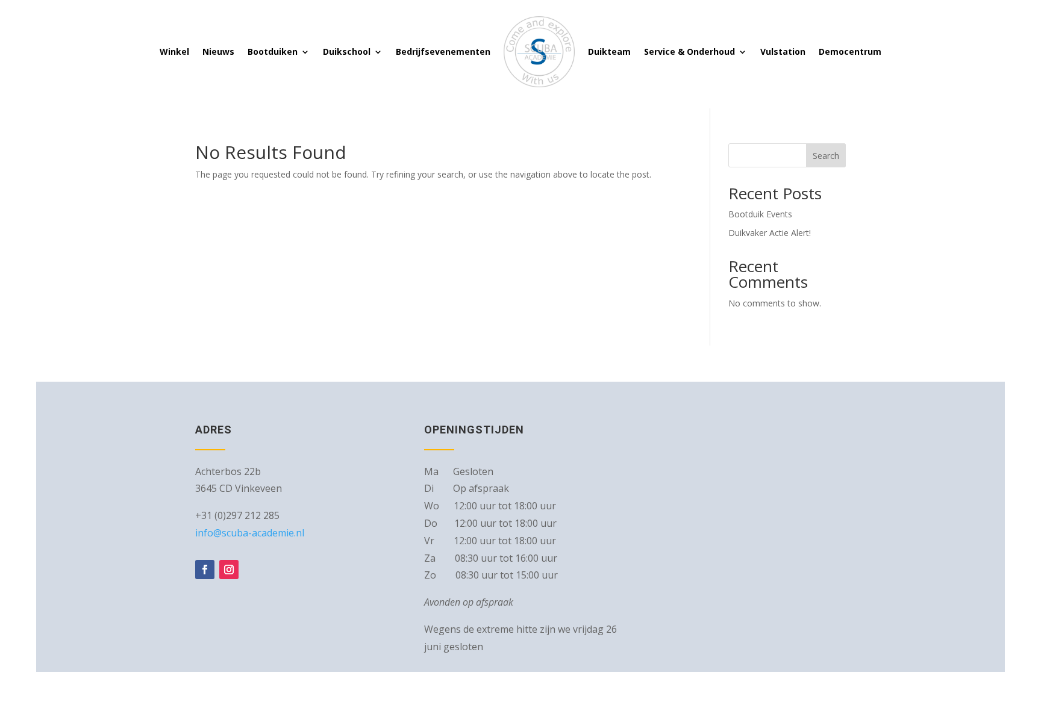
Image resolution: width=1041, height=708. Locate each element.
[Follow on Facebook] (204, 569)
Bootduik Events (760, 214)
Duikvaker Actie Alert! (769, 232)
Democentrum (850, 51)
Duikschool (346, 51)
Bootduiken (273, 51)
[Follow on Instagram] (229, 569)
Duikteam (609, 51)
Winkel (174, 51)
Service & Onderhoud (689, 51)
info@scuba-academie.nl (249, 532)
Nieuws (218, 51)
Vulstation (782, 51)
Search (826, 155)
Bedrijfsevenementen (443, 51)
